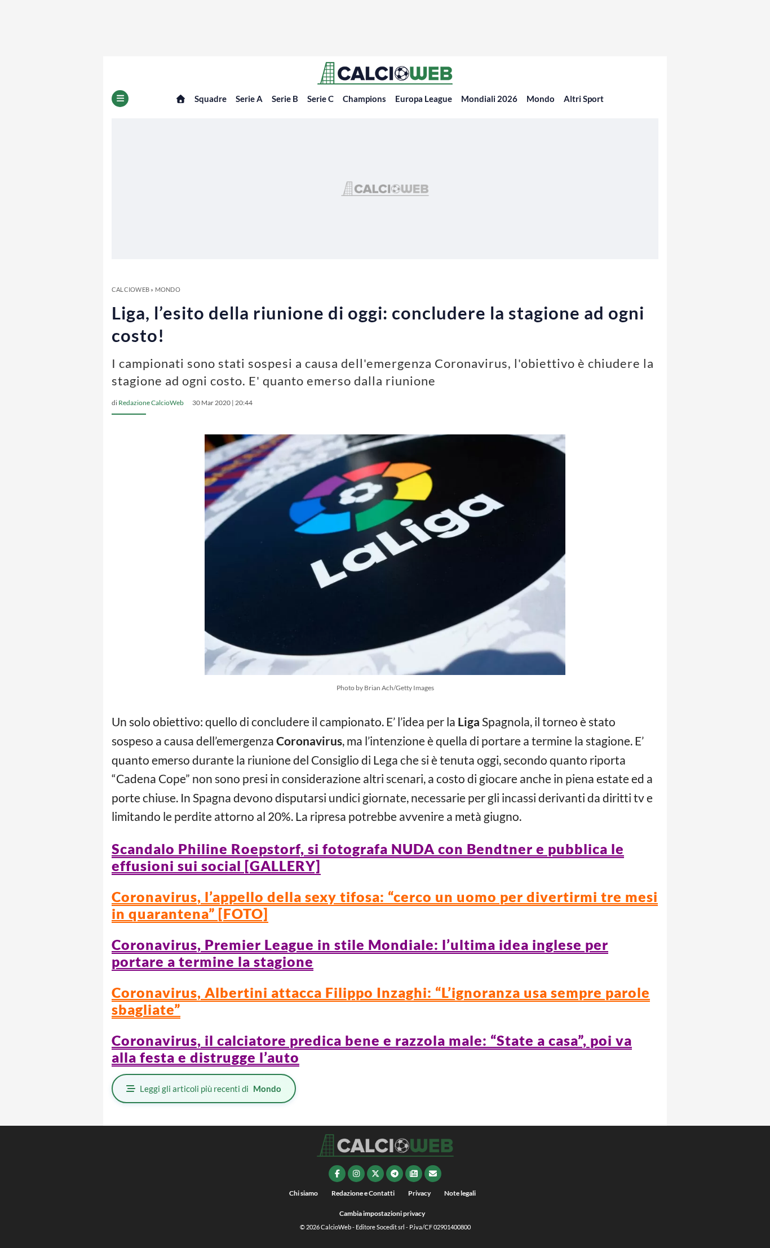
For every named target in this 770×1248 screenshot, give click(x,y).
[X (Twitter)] (375, 1173)
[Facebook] (337, 1173)
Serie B (285, 99)
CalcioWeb (130, 289)
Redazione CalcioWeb (151, 402)
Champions (364, 99)
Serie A (249, 99)
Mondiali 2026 (489, 99)
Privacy (419, 1193)
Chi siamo (303, 1193)
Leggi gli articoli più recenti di (210, 1088)
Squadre (210, 99)
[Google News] (413, 1173)
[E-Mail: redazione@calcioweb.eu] (432, 1173)
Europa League (423, 99)
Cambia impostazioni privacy (382, 1213)
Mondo (540, 99)
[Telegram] (394, 1173)
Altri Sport (584, 99)
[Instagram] (356, 1173)
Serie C (320, 99)
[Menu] (120, 98)
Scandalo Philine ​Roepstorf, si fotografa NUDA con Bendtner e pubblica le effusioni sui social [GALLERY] (368, 857)
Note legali (460, 1193)
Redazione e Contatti (363, 1193)
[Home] (180, 99)
